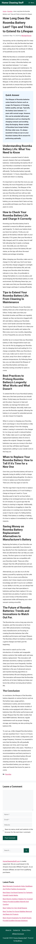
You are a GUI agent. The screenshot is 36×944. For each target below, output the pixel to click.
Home (4, 11)
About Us (8, 930)
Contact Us (16, 930)
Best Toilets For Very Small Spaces (15, 908)
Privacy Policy (26, 930)
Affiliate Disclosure (18, 934)
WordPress (18, 941)
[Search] (26, 850)
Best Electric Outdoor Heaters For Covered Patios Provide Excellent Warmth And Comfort (18, 901)
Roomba (9, 11)
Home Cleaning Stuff (12, 2)
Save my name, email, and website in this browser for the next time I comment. (19, 830)
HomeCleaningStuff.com (11, 861)
